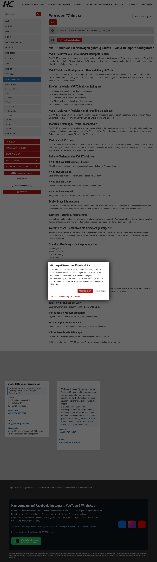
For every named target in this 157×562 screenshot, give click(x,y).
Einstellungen (100, 291)
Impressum (75, 296)
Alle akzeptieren (85, 291)
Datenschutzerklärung (59, 296)
